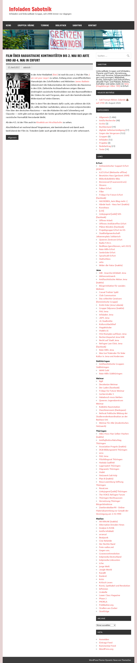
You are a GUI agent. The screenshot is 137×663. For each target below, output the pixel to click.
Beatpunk (103, 537)
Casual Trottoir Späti (108, 292)
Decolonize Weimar (108, 384)
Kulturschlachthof (107, 324)
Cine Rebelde (105, 540)
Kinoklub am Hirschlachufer (49, 122)
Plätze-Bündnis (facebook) (111, 226)
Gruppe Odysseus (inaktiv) (111, 308)
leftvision (103, 588)
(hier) (55, 74)
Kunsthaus (104, 207)
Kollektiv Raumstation (109, 406)
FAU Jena (103, 311)
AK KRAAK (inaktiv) (108, 521)
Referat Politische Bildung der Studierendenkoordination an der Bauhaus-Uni (112, 416)
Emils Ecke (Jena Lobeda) (111, 305)
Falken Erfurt (105, 188)
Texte (101, 149)
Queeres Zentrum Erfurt (110, 239)
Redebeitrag (105, 146)
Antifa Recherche (107, 120)
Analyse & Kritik (106, 527)
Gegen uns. (104, 550)
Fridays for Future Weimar (111, 390)
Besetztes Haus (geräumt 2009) (114, 175)
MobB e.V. (104, 330)
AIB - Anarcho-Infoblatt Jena (112, 272)
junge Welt (104, 566)
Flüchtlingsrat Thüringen (110, 459)
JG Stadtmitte (106, 321)
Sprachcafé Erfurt (107, 255)
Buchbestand (105, 126)
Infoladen (103, 139)
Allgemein (12, 137)
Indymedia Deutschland (110, 556)
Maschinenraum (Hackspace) (112, 410)
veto (101, 262)
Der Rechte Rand (107, 543)
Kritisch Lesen (105, 582)
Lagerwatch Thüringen (109, 465)
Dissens (102, 185)
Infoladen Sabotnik (30, 9)
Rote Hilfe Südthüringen (110, 373)
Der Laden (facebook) (109, 387)
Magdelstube (105, 327)
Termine (45, 25)
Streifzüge (104, 611)
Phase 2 (103, 598)
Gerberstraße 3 (106, 394)
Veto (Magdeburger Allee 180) (112, 84)
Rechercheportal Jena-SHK (112, 337)
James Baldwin (82, 81)
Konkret (103, 576)
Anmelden (104, 639)
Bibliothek (61, 25)
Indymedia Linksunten (109, 559)
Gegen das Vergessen (109, 133)
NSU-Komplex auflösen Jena (112, 333)
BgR (101, 381)
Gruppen (103, 136)
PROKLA (103, 601)
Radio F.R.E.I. (105, 242)
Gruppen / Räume (26, 25)
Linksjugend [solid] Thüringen (113, 491)
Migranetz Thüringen (109, 468)
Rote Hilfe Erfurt (107, 249)
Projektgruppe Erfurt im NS (112, 230)
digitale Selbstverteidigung (112, 130)
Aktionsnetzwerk (107, 276)
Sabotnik (77, 25)
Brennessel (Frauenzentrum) (112, 181)
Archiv (102, 123)
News (8, 25)
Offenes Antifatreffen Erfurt (112, 223)
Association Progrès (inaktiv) (112, 446)
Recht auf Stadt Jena (109, 340)
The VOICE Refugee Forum (112, 494)
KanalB (102, 572)
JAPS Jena (104, 317)
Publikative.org (106, 604)
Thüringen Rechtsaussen (110, 497)
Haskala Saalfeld (107, 462)
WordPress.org (106, 648)
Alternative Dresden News (111, 524)
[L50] (101, 210)
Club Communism (107, 295)
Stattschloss (105, 258)
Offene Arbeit (106, 220)
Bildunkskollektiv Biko (109, 178)
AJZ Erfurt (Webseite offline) (113, 172)
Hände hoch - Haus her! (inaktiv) (114, 204)
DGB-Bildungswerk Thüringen (113, 449)
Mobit (102, 472)
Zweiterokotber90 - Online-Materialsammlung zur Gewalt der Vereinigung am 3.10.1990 (112, 510)
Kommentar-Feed (107, 645)
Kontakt (92, 25)
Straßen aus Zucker (108, 608)
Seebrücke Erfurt (107, 252)
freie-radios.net (106, 547)
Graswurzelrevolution (109, 553)
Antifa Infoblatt (106, 531)
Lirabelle (103, 592)
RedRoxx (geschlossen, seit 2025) (115, 246)
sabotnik (26, 67)
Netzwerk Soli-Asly (108, 475)
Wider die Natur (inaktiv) (111, 265)
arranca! (103, 534)
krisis (101, 579)
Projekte (103, 142)
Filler (101, 191)
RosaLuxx (103, 488)
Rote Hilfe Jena (106, 349)
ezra (101, 452)
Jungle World (105, 569)
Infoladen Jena (106, 314)
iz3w (101, 563)
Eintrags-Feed (105, 642)
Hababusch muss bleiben (111, 397)
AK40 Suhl (104, 370)
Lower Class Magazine (109, 595)
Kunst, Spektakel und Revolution (114, 585)
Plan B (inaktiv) (106, 478)
